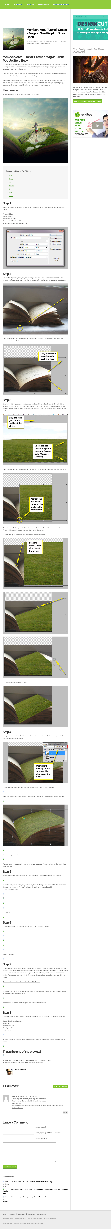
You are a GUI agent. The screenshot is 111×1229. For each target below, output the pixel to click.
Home (6, 5)
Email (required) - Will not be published (48, 1133)
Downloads (43, 5)
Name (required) (40, 1127)
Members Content (33, 43)
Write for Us (21, 1214)
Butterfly (11, 186)
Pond (10, 192)
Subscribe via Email (21, 1218)
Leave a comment (60, 1086)
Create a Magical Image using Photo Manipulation (29, 1197)
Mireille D (15, 1096)
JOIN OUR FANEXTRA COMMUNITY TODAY (87, 101)
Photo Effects (45, 43)
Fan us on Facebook (50, 1218)
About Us (12, 1214)
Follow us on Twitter (35, 1218)
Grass (11, 179)
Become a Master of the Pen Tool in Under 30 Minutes (21, 982)
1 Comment (62, 41)
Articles (30, 5)
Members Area (42, 1214)
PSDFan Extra (17, 18)
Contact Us (31, 1214)
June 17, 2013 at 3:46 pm (28, 1096)
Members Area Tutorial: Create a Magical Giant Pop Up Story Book (47, 33)
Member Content (61, 5)
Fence (11, 196)
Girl (10, 182)
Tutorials (18, 5)
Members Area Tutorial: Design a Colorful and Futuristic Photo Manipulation (39, 1189)
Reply (65, 1112)
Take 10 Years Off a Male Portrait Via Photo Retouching (31, 1182)
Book (10, 175)
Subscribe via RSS (8, 1218)
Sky (10, 189)
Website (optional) (41, 1138)
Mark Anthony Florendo (37, 41)
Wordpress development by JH (33, 1223)
